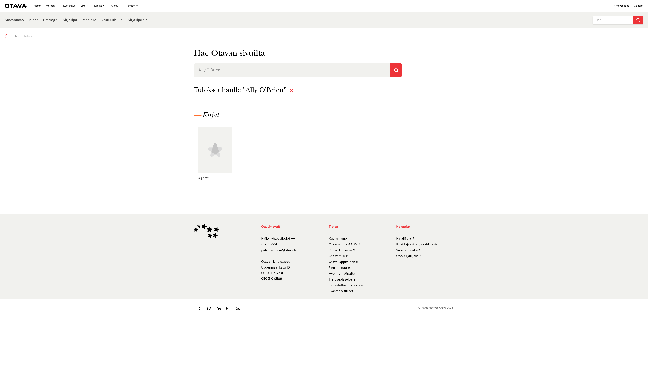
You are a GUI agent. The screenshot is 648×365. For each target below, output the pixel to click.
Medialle (89, 20)
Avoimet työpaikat (342, 273)
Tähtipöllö (132, 5)
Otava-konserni (340, 250)
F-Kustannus (68, 5)
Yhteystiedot (621, 5)
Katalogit (50, 20)
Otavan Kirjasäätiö (343, 244)
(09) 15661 (269, 244)
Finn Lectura (338, 268)
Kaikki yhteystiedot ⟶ (278, 238)
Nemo (37, 5)
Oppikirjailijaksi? (408, 256)
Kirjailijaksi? (137, 20)
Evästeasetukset (341, 291)
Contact (638, 5)
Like (83, 5)
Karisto (98, 5)
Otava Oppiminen (342, 262)
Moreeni (51, 5)
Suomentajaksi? (408, 250)
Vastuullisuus (111, 20)
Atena (114, 5)
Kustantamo (14, 20)
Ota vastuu (337, 256)
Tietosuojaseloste (342, 279)
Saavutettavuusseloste (346, 285)
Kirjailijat (70, 20)
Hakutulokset (23, 36)
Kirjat (33, 20)
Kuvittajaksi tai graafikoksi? (416, 244)
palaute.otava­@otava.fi (278, 250)
